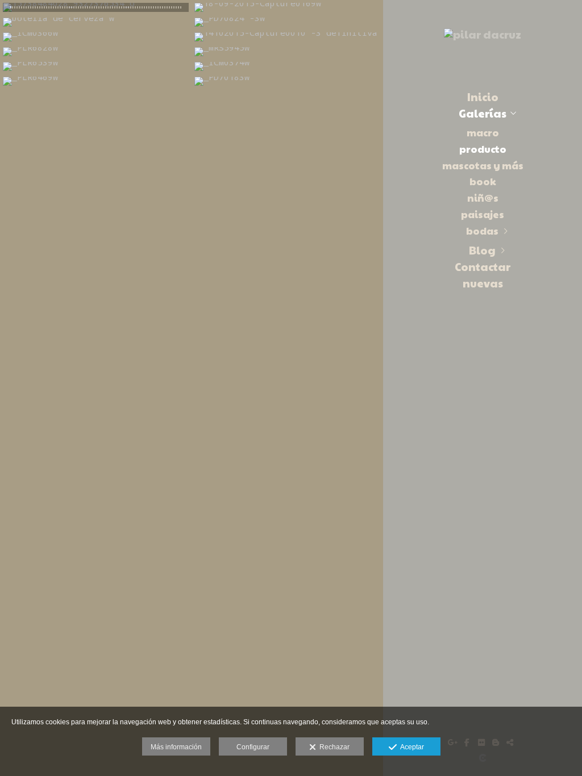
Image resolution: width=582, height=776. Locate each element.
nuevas (483, 283)
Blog (482, 250)
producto (482, 149)
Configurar (252, 747)
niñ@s (482, 198)
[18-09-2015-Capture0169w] (287, 7)
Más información (176, 747)
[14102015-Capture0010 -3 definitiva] (287, 36)
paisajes (482, 214)
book (482, 181)
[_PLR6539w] (96, 66)
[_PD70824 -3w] (287, 22)
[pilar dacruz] (482, 38)
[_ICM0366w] (96, 36)
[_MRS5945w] (287, 51)
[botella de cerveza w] (96, 22)
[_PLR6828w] (96, 51)
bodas (482, 230)
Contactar (482, 266)
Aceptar (410, 747)
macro (483, 132)
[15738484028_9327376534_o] (96, 7)
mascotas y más (482, 165)
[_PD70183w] (287, 81)
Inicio (482, 96)
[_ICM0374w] (287, 66)
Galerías (482, 113)
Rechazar (333, 747)
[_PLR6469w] (96, 81)
